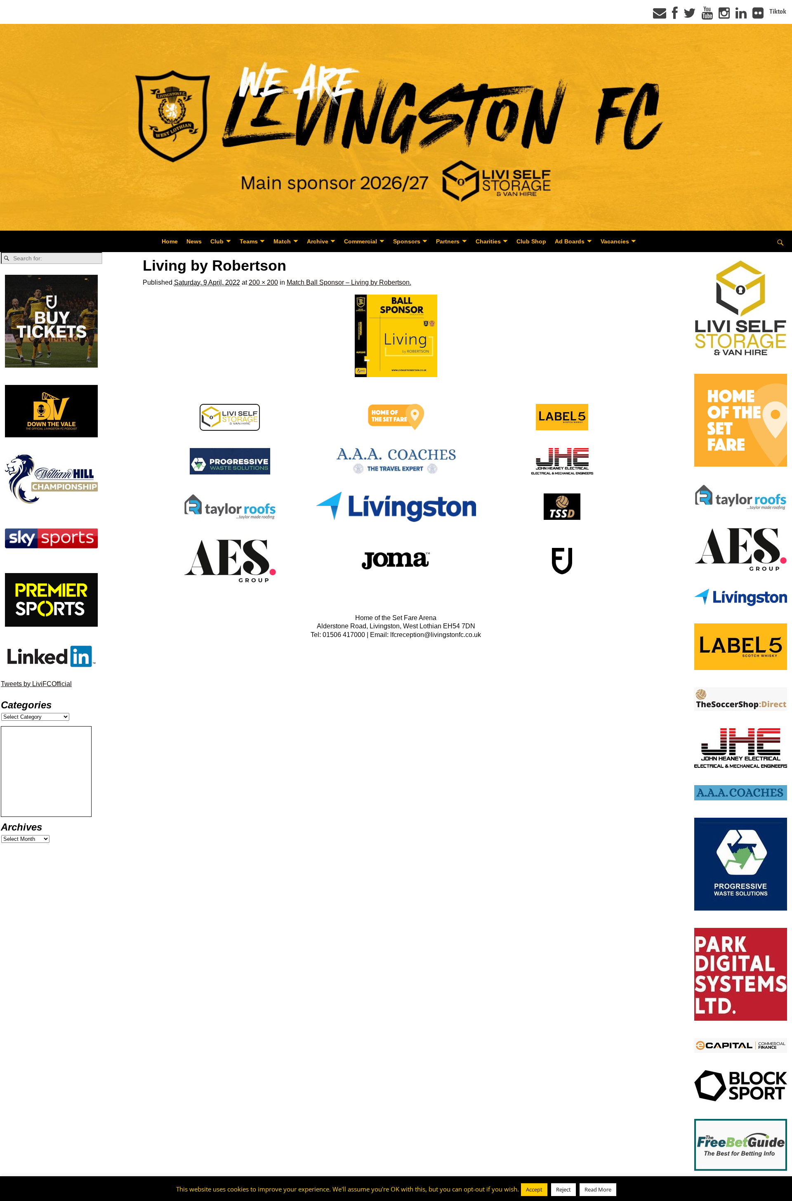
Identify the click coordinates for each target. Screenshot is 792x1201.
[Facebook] (675, 15)
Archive (317, 241)
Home (170, 241)
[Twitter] (690, 15)
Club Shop (531, 241)
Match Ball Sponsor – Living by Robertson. (349, 282)
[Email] (659, 15)
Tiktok (777, 11)
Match (282, 241)
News (194, 241)
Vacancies (615, 241)
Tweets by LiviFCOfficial (36, 683)
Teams (249, 241)
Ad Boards (570, 241)
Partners (448, 241)
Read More (598, 1189)
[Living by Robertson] (396, 336)
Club (217, 241)
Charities (488, 241)
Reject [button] (563, 1189)
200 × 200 (263, 282)
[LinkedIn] (741, 15)
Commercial (360, 241)
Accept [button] (534, 1189)
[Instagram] (724, 15)
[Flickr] (758, 15)
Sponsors (406, 241)
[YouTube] (707, 15)
